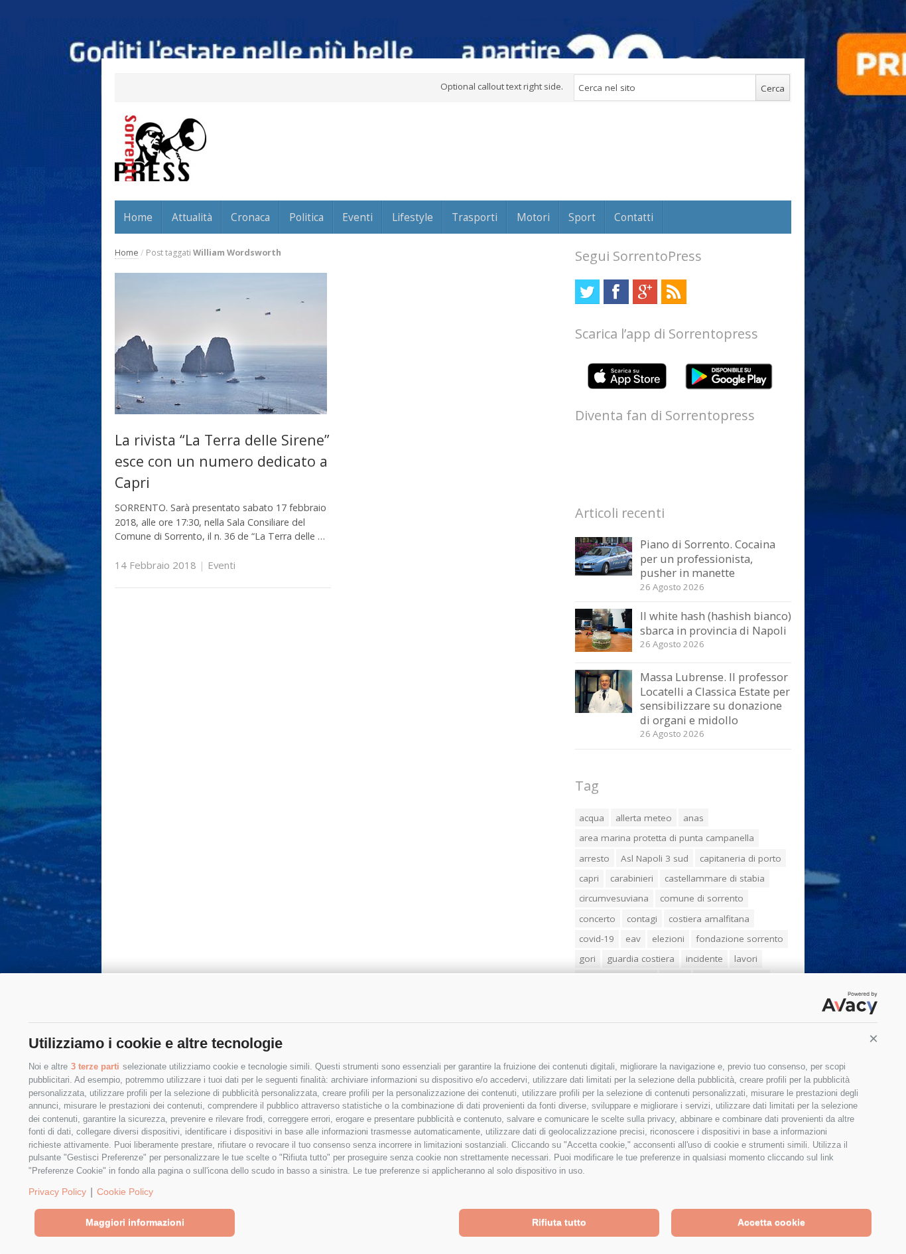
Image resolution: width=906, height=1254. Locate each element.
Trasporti (474, 217)
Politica (306, 217)
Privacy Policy (57, 1191)
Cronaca (250, 217)
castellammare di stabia (715, 878)
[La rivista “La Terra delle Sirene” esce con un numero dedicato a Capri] (221, 410)
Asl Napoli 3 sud (654, 858)
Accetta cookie (771, 1222)
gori (587, 959)
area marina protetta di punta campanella (666, 838)
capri (589, 878)
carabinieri (631, 878)
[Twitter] (587, 291)
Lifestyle (412, 217)
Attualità (192, 217)
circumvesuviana (614, 898)
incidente (704, 959)
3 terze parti (95, 1066)
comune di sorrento (702, 898)
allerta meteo (643, 818)
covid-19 (596, 939)
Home (138, 217)
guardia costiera (641, 959)
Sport (582, 217)
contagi (642, 919)
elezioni (668, 939)
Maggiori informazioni (135, 1222)
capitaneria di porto (740, 858)
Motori (533, 217)
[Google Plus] (645, 291)
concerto (597, 919)
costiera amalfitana (709, 919)
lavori (745, 959)
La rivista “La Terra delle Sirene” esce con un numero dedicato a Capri (222, 461)
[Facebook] (616, 291)
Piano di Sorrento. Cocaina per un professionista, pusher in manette (707, 558)
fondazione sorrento (739, 939)
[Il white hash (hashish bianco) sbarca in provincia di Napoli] (604, 648)
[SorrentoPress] (160, 148)
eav (633, 939)
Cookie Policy (125, 1191)
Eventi (357, 217)
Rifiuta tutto (559, 1222)
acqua (591, 818)
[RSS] (673, 291)
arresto (594, 858)
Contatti (633, 217)
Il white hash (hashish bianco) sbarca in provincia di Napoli (715, 623)
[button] (873, 1039)
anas (693, 818)
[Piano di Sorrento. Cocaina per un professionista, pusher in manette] (604, 572)
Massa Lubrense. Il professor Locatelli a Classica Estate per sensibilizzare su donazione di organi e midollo (715, 698)
